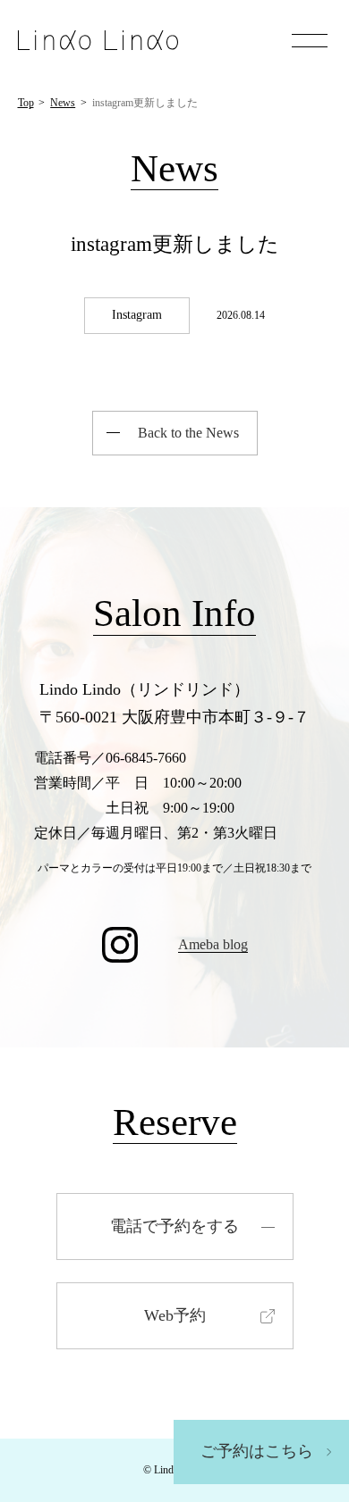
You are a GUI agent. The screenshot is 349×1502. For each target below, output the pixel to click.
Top (26, 103)
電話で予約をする (174, 1226)
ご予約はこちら (256, 1451)
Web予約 (175, 1315)
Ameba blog (213, 944)
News (62, 103)
